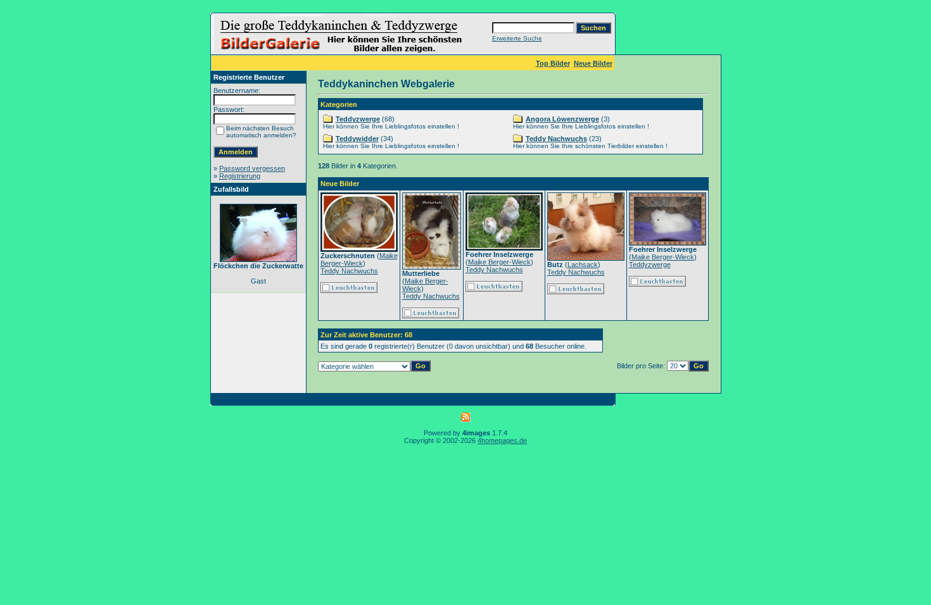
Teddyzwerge (358, 119)
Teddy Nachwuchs (556, 138)
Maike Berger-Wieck (359, 259)
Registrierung (239, 176)
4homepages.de (502, 440)
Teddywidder (357, 138)
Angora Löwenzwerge (562, 119)
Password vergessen (252, 168)
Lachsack (582, 264)
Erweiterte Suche (517, 38)
